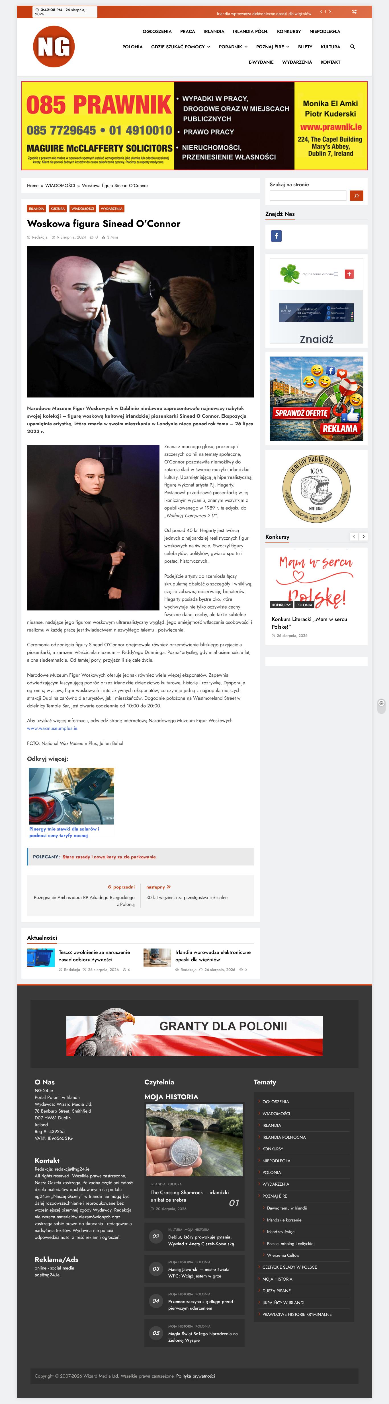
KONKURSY (289, 31)
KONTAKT (330, 62)
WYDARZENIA (297, 62)
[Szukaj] (356, 195)
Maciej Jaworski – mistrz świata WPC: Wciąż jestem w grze (199, 1272)
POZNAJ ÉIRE (270, 47)
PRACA (187, 31)
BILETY (305, 47)
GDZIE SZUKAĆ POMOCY (178, 47)
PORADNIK (230, 47)
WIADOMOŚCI (82, 208)
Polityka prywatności (195, 1376)
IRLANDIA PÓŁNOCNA (284, 1137)
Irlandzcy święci (281, 1232)
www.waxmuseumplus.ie (52, 728)
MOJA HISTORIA (197, 1229)
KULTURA (330, 47)
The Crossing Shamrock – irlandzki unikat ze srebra (190, 1196)
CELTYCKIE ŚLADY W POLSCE (290, 1267)
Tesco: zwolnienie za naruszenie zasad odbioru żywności (94, 956)
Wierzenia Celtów (283, 1255)
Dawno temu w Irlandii (287, 1208)
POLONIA (132, 47)
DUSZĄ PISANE (277, 1291)
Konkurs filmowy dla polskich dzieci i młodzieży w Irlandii (315, 623)
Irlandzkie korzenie (284, 1220)
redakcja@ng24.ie (72, 1169)
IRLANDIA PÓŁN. (251, 31)
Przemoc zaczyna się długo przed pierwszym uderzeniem (200, 1305)
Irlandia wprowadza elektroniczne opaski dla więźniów (264, 11)
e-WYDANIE (261, 62)
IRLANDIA (214, 31)
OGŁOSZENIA (157, 31)
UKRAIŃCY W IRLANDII (284, 1303)
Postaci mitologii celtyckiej (291, 1244)
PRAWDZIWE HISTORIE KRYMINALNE (297, 1314)
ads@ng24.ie (47, 1275)
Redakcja (40, 237)
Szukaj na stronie (289, 184)
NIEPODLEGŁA (325, 31)
